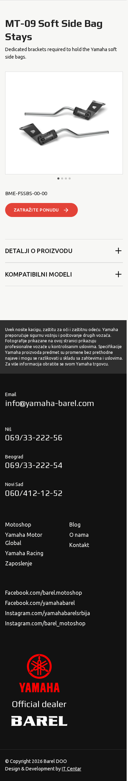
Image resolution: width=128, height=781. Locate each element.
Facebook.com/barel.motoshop (43, 593)
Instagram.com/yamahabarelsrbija (47, 613)
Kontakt (79, 545)
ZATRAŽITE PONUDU (36, 209)
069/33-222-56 (33, 437)
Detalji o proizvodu (38, 250)
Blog (75, 524)
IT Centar (71, 768)
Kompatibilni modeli (38, 274)
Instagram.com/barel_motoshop (45, 623)
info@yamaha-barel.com (49, 403)
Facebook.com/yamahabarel (40, 603)
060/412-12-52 (33, 493)
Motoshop (18, 524)
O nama (79, 535)
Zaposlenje (18, 563)
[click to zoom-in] (64, 123)
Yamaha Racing (24, 553)
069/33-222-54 (33, 465)
